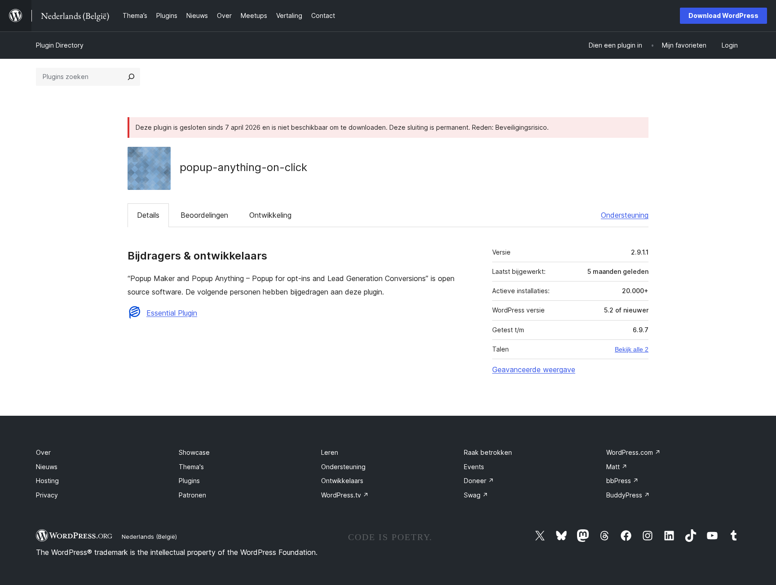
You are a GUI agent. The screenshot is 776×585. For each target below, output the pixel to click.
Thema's (191, 467)
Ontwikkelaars (342, 480)
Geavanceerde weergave (533, 369)
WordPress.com (633, 452)
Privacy (47, 495)
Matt (616, 467)
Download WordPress (723, 15)
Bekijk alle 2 (631, 349)
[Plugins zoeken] (131, 77)
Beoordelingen (204, 215)
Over (43, 452)
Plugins (189, 480)
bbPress (622, 480)
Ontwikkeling (270, 215)
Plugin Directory (60, 45)
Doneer (479, 480)
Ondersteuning (624, 215)
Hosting (47, 480)
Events (474, 467)
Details (148, 215)
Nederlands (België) (149, 536)
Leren (329, 452)
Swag (476, 495)
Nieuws (46, 467)
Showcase (194, 452)
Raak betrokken (488, 452)
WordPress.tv (345, 495)
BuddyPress (628, 495)
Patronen (192, 495)
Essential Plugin (171, 312)
